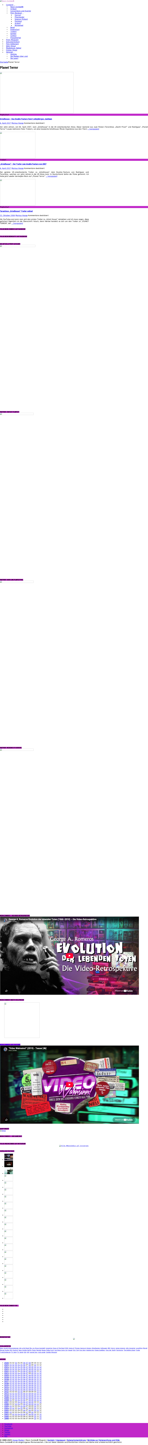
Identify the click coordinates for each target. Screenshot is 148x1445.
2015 (6, 1386)
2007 (6, 1402)
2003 (6, 1410)
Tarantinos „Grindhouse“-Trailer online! (16, 211)
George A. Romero (85, 1348)
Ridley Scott (50, 1350)
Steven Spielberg (100, 1350)
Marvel (145, 1348)
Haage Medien (18, 1440)
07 (27, 1363)
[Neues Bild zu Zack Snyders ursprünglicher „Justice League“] (8, 1215)
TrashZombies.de (5, 1352)
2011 (6, 1394)
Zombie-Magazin (51, 1352)
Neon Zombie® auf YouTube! (10, 1044)
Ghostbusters (96, 1348)
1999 (6, 1418)
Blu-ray (32, 1348)
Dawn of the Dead (59, 1348)
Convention (49, 1348)
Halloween (104, 1348)
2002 (6, 1412)
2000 (6, 1416)
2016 (6, 1383)
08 (30, 1363)
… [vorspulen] (93, 129)
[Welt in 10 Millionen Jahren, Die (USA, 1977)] (8, 1236)
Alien (1, 1348)
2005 (6, 1406)
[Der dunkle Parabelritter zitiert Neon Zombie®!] (8, 1160)
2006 (6, 1404)
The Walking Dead (129, 1350)
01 (11, 1365)
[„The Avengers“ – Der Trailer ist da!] (8, 1271)
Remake (38, 1350)
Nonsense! (19, 25)
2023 (6, 1369)
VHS (28, 1352)
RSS (5, 1436)
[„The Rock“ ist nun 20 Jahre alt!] (8, 1229)
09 (32, 1367)
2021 (6, 1373)
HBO (109, 1348)
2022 (6, 1371)
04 (19, 1365)
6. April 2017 (5, 123)
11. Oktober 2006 (7, 215)
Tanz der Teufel (111, 1350)
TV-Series (20, 1352)
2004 (6, 1408)
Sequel (70, 1350)
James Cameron (120, 1348)
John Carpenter (130, 1348)
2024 (6, 1367)
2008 (6, 1400)
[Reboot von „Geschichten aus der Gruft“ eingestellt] (8, 1291)
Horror (113, 1348)
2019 (6, 1377)
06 (24, 1363)
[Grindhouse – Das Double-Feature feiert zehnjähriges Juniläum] (36, 113)
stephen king (90, 1350)
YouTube (7, 1426)
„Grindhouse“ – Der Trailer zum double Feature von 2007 (23, 164)
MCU (11, 1350)
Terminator (119, 1350)
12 (40, 1367)
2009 (6, 1398)
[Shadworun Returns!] (8, 1194)
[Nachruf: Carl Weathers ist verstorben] (8, 1187)
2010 (6, 1396)
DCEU (66, 1348)
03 (16, 1363)
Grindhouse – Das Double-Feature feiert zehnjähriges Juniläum (26, 119)
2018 (6, 1379)
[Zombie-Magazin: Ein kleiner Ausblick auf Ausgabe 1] (8, 1180)
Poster (34, 1350)
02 (13, 1365)
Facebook (8, 1424)
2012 (6, 1392)
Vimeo (6, 1430)
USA (25, 1352)
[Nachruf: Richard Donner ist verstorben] (8, 1264)
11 (38, 1367)
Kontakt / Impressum (56, 1440)
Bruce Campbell (40, 1348)
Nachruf (15, 1350)
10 (35, 1365)
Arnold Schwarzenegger (11, 1348)
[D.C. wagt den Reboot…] (8, 1250)
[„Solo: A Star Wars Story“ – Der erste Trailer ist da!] (8, 1201)
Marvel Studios (4, 1350)
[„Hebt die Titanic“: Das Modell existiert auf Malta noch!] (8, 1173)
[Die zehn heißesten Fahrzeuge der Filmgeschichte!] (8, 1298)
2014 (6, 1388)
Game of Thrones (74, 1348)
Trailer (138, 1350)
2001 (6, 1414)
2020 (6, 1375)
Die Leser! (14, 58)
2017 (6, 1381)
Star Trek (76, 1350)
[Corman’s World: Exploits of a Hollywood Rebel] (8, 1243)
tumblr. (7, 1434)
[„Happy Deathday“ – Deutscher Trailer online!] (8, 1257)
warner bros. (34, 1352)
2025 (6, 1365)
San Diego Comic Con (61, 1350)
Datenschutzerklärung (76, 1440)
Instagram (8, 1428)
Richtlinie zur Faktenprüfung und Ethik (103, 1440)
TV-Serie (14, 1352)
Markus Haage (17, 123)
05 (21, 1365)
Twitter (7, 1432)
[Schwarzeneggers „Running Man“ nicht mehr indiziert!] (8, 1277)
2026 (6, 1363)
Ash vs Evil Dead (24, 1348)
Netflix (29, 1350)
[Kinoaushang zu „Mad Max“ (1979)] (8, 1208)
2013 (6, 1390)
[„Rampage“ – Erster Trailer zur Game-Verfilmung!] (8, 1284)
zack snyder (42, 1352)
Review (44, 1350)
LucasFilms (139, 1348)
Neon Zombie (23, 1350)
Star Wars (82, 1350)
